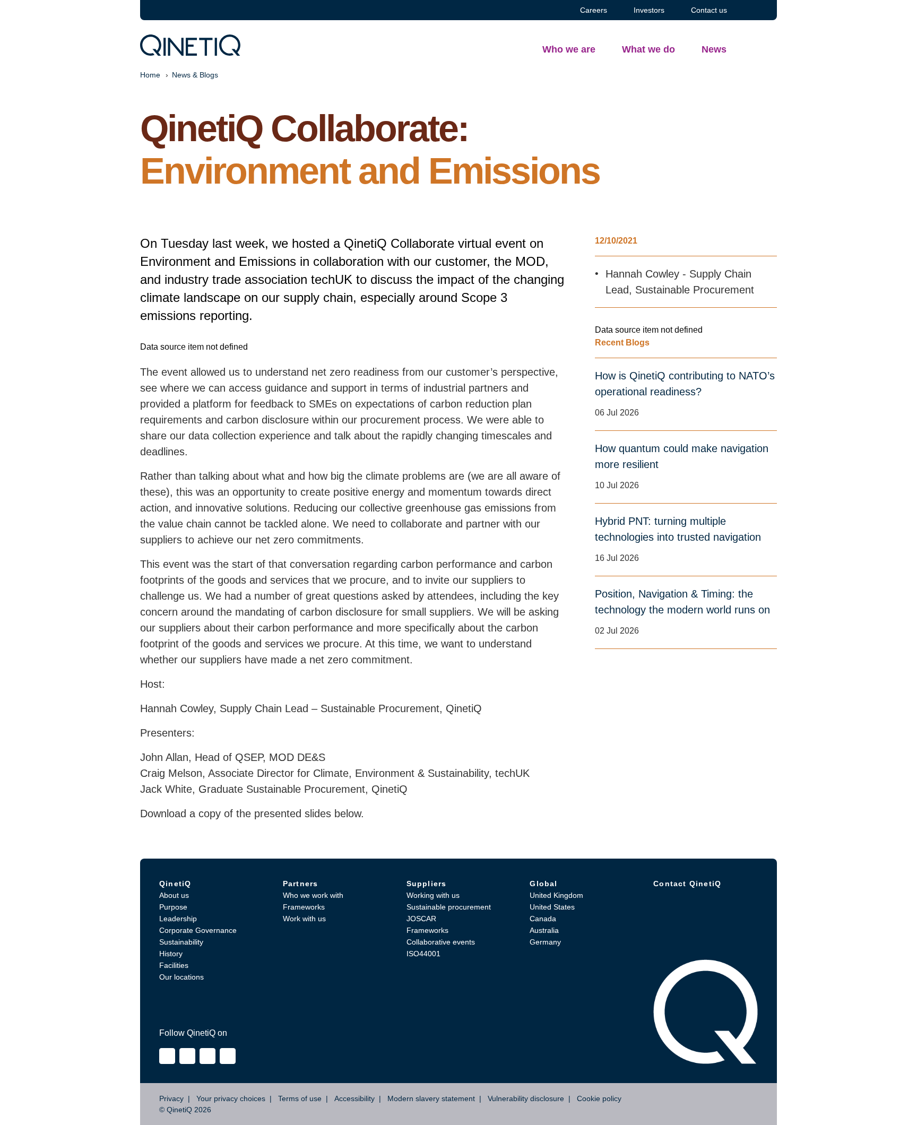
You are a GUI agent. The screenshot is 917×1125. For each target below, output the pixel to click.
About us (174, 895)
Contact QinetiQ (687, 883)
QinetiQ (175, 883)
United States (552, 907)
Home (150, 75)
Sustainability (181, 942)
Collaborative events (440, 942)
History (171, 953)
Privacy (171, 1098)
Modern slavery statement (431, 1098)
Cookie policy (599, 1098)
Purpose (173, 907)
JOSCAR (421, 918)
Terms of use (300, 1098)
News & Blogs (195, 75)
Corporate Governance (198, 930)
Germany (545, 942)
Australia (544, 930)
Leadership (178, 918)
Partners (300, 883)
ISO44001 (423, 953)
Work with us (304, 918)
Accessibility (354, 1098)
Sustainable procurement (448, 907)
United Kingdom (556, 895)
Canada (543, 918)
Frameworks (304, 907)
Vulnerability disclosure (526, 1098)
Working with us (433, 895)
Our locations (181, 977)
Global (543, 883)
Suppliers (426, 883)
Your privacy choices (230, 1098)
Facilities (173, 965)
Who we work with (313, 895)
